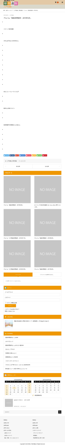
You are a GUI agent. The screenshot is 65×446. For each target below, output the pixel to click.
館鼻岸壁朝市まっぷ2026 (11, 337)
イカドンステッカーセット (12, 361)
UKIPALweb (6, 425)
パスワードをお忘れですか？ (12, 309)
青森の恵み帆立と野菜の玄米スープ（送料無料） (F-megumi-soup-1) (31, 321)
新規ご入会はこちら (10, 311)
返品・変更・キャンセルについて (11, 438)
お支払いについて (8, 435)
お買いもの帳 (35, 428)
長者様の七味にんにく (11, 353)
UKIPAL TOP (6, 423)
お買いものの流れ (7, 430)
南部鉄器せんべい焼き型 (11, 357)
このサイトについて (36, 430)
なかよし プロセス (10, 349)
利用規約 (35, 435)
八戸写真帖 (12, 15)
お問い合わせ (6, 428)
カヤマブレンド (9, 341)
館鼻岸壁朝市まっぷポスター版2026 (14, 345)
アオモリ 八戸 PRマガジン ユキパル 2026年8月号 (17, 365)
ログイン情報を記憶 (11, 302)
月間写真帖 (14, 161)
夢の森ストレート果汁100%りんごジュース (16, 368)
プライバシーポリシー (38, 433)
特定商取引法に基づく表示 (39, 438)
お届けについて (7, 433)
